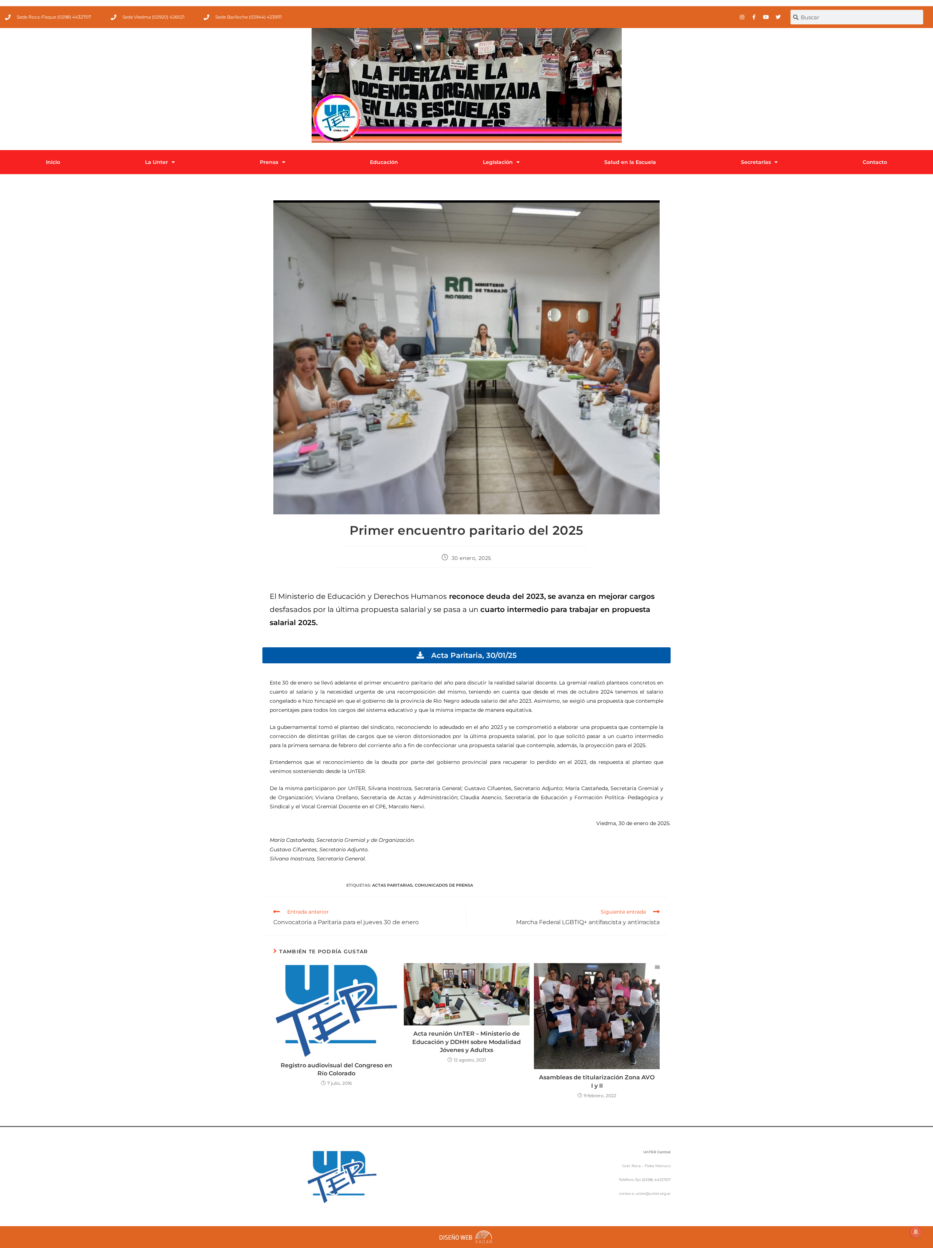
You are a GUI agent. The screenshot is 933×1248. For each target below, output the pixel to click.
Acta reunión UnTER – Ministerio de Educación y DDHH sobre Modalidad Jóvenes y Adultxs (466, 1041)
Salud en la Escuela (630, 162)
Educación (384, 162)
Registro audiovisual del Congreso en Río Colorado (336, 1069)
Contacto (875, 162)
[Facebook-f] (754, 17)
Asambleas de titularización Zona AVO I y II (597, 1081)
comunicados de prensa (444, 885)
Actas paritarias (392, 885)
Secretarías (756, 162)
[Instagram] (742, 17)
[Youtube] (766, 17)
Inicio (53, 162)
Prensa (269, 162)
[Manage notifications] (916, 1232)
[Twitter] (778, 17)
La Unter (156, 162)
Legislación (498, 162)
